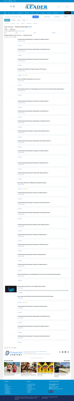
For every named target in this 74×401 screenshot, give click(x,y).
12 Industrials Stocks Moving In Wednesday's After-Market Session (35, 140)
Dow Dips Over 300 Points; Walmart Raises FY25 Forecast (32, 69)
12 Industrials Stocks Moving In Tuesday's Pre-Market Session (33, 59)
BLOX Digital (46, 398)
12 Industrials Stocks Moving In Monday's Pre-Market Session (33, 162)
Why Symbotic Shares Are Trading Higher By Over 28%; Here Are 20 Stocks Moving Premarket (41, 89)
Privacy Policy (40, 353)
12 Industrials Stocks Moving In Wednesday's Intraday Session (33, 111)
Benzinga (20, 45)
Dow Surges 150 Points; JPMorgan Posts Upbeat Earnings (32, 182)
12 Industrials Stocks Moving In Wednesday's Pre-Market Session (34, 49)
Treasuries (35, 23)
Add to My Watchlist (21, 31)
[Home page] (36, 6)
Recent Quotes (47, 16)
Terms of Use (17, 398)
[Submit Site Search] (67, 7)
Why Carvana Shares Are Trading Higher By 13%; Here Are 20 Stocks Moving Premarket (39, 274)
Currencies (23, 23)
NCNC (29, 27)
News (18, 23)
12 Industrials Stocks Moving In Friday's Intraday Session (32, 254)
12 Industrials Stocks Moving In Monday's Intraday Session (33, 234)
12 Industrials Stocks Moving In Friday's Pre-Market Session (33, 192)
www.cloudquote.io (43, 351)
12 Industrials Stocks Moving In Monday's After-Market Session (34, 224)
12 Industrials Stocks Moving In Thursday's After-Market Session (34, 202)
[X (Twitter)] (60, 353)
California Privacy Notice (29, 398)
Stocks (13, 20)
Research (53, 32)
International (29, 23)
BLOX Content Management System (52, 396)
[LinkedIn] (65, 353)
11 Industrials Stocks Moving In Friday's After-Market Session (33, 172)
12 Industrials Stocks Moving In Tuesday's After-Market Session (34, 131)
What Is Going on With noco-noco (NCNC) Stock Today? (32, 286)
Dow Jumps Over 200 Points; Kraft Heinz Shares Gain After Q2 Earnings (36, 296)
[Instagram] (68, 353)
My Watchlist (57, 16)
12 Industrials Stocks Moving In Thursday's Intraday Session (33, 306)
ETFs (19, 20)
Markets (7, 20)
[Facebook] (62, 353)
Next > (15, 37)
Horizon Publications (24, 396)
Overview (13, 23)
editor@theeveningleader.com (57, 388)
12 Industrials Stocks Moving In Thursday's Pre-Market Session (34, 39)
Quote (16, 32)
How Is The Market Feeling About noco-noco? (29, 79)
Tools (24, 20)
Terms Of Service (47, 353)
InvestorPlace (21, 292)
